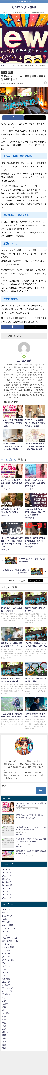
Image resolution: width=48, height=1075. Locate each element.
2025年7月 (7, 876)
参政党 (5, 1004)
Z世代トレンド (8, 928)
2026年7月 (7, 873)
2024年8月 (7, 892)
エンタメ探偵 (24, 360)
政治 (4, 1019)
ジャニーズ (7, 954)
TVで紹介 (6, 922)
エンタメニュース (10, 941)
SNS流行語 (7, 916)
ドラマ (5, 972)
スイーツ (6, 957)
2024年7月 (7, 895)
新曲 (4, 1023)
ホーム (5, 12)
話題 (4, 1035)
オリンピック (8, 944)
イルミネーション (10, 938)
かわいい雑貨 (8, 947)
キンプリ (6, 950)
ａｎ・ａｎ (7, 909)
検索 (4, 786)
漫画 (4, 1029)
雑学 (4, 1041)
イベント (6, 935)
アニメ (5, 932)
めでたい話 (7, 991)
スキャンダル (8, 960)
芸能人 (10, 72)
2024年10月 (7, 885)
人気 (4, 1001)
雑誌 (4, 1045)
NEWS (5, 913)
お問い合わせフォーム (38, 12)
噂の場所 (6, 1013)
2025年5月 (7, 879)
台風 (4, 1007)
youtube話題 (7, 925)
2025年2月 (7, 882)
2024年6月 (7, 898)
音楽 (4, 1048)
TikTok (5, 919)
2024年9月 (7, 888)
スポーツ (6, 963)
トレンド (6, 976)
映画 (4, 1026)
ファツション (8, 988)
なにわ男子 (7, 979)
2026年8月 (7, 869)
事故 (4, 998)
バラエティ (7, 985)
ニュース (6, 982)
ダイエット (7, 966)
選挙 (4, 1038)
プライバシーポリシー (19, 12)
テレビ (4, 72)
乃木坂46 (6, 994)
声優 (4, 1016)
